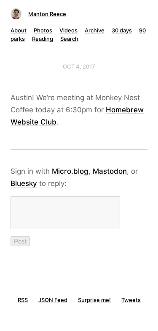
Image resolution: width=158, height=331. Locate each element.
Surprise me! (94, 300)
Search (69, 38)
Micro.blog (70, 171)
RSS (23, 300)
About (19, 30)
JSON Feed (52, 300)
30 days (122, 30)
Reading (42, 38)
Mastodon (110, 171)
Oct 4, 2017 (79, 66)
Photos (43, 30)
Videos (68, 30)
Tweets (131, 300)
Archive (94, 30)
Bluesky (24, 183)
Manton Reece (47, 14)
